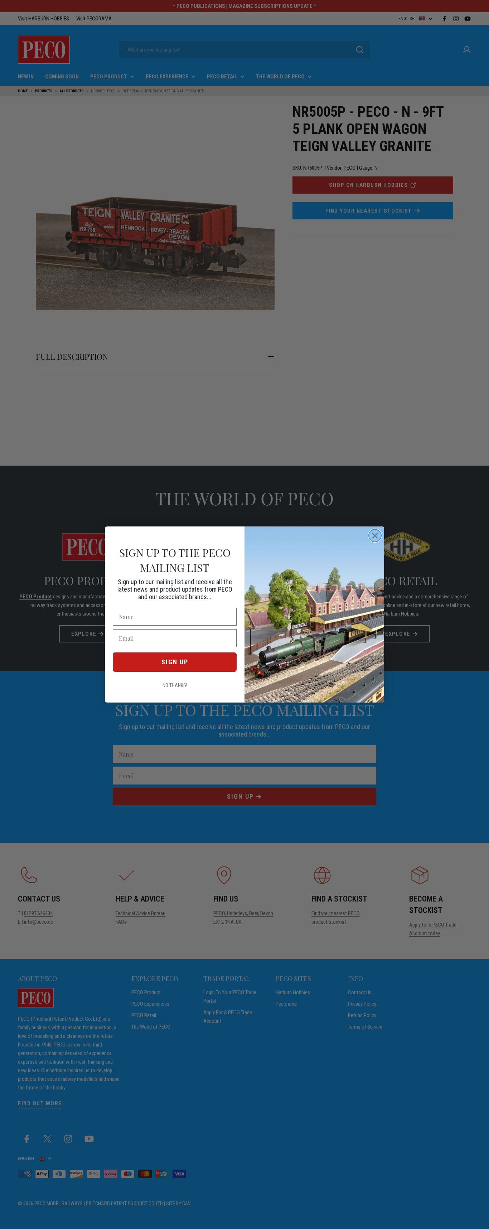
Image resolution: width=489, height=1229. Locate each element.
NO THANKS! (175, 685)
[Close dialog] (375, 535)
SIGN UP (174, 662)
